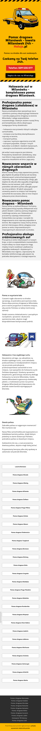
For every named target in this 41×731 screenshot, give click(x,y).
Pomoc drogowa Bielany (20, 557)
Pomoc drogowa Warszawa (19, 698)
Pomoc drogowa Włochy (20, 483)
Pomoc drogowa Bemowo (20, 549)
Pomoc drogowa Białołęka (20, 582)
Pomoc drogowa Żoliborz (20, 499)
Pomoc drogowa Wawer (20, 524)
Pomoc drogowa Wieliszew (20, 647)
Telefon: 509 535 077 (20, 68)
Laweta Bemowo (20, 467)
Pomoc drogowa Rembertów (20, 606)
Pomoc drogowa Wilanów (20, 491)
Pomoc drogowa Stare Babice (20, 623)
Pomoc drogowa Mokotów (20, 598)
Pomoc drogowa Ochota (20, 516)
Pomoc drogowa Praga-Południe (20, 590)
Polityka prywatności (0, 617)
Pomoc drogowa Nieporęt (20, 614)
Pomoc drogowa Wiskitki (20, 672)
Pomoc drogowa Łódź (19, 720)
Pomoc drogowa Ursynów (20, 573)
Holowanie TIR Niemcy (19, 718)
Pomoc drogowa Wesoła (20, 475)
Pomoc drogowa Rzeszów (19, 706)
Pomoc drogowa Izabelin (20, 631)
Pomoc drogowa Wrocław (19, 703)
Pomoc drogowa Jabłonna (20, 639)
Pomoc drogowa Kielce (19, 711)
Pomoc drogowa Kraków (19, 701)
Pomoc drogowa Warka (20, 680)
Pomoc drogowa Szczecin (19, 713)
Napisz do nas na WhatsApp (20, 75)
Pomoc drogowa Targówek (20, 541)
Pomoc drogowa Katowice (19, 708)
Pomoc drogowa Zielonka (20, 656)
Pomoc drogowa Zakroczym (20, 664)
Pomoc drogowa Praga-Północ (20, 508)
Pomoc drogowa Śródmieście (20, 532)
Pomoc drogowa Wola (20, 565)
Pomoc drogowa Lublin (19, 715)
